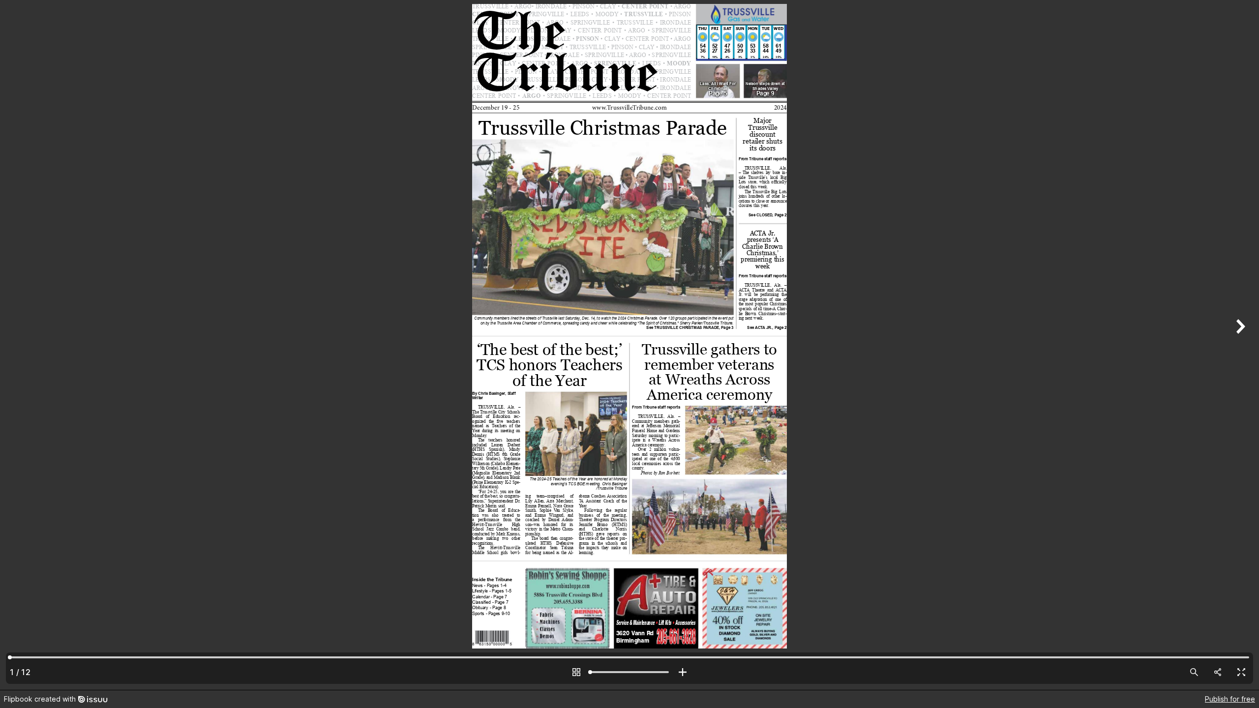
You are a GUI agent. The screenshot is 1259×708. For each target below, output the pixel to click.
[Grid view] (576, 672)
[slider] (629, 672)
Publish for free (1230, 699)
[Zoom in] (682, 672)
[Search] (1194, 672)
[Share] (1218, 672)
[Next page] (1239, 345)
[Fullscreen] (1241, 672)
